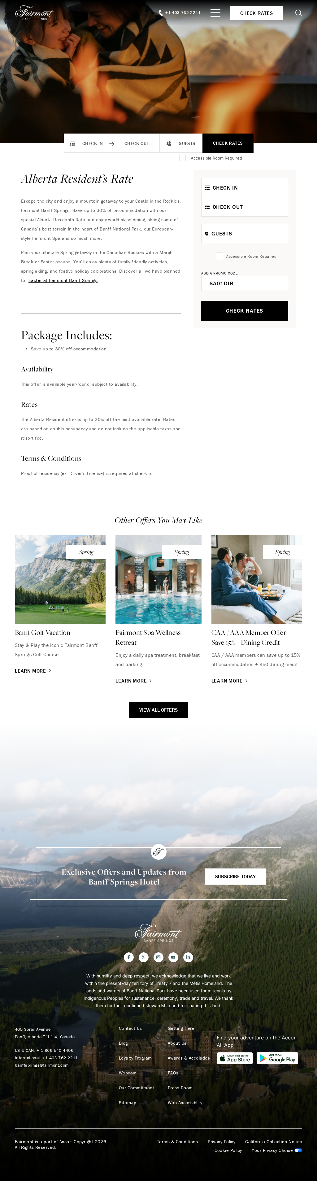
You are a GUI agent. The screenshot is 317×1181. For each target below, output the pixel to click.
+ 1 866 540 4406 (55, 1050)
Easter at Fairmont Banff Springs (63, 280)
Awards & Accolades (189, 1058)
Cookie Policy (228, 1150)
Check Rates (228, 143)
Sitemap (127, 1102)
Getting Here (181, 1028)
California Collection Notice (273, 1141)
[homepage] (38, 12)
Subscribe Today (235, 876)
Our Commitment (136, 1088)
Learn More (30, 671)
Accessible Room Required (216, 158)
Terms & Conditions (177, 1141)
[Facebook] (129, 957)
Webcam (128, 1073)
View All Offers (158, 710)
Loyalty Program (135, 1058)
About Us (177, 1043)
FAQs (173, 1073)
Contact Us (130, 1028)
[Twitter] (144, 957)
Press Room (180, 1088)
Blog (123, 1043)
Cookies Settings (277, 1150)
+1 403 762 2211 (60, 1057)
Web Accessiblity (185, 1102)
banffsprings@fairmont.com (42, 1065)
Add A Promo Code (219, 273)
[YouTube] (173, 957)
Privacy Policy (221, 1141)
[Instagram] (158, 957)
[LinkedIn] (188, 957)
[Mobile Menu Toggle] (215, 12)
